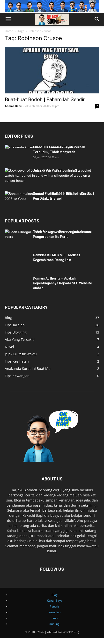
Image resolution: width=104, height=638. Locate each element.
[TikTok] (2, 28)
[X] (3, 28)
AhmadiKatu (13, 106)
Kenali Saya (54, 601)
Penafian (54, 612)
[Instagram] (1, 28)
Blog (55, 595)
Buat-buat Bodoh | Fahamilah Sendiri (45, 99)
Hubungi (54, 624)
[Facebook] (0, 28)
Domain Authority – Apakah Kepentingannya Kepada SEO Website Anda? (62, 283)
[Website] (4, 28)
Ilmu (55, 618)
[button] (8, 19)
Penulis (54, 606)
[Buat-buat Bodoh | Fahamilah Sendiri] (52, 70)
